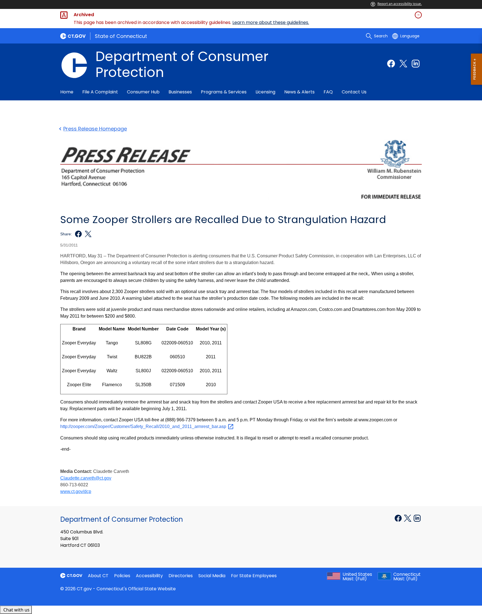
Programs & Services (224, 92)
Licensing (265, 92)
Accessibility (149, 575)
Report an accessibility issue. (399, 3)
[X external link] (408, 518)
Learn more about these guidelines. (270, 22)
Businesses (180, 92)
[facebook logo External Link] (77, 234)
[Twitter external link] (403, 63)
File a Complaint (100, 92)
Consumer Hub (143, 92)
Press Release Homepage (95, 128)
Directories (180, 575)
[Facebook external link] (391, 63)
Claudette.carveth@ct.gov (85, 478)
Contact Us (354, 92)
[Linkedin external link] (416, 63)
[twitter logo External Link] (86, 234)
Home (66, 92)
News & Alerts (299, 92)
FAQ (328, 92)
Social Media (211, 575)
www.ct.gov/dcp (75, 491)
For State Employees (254, 575)
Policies (122, 575)
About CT (98, 575)
